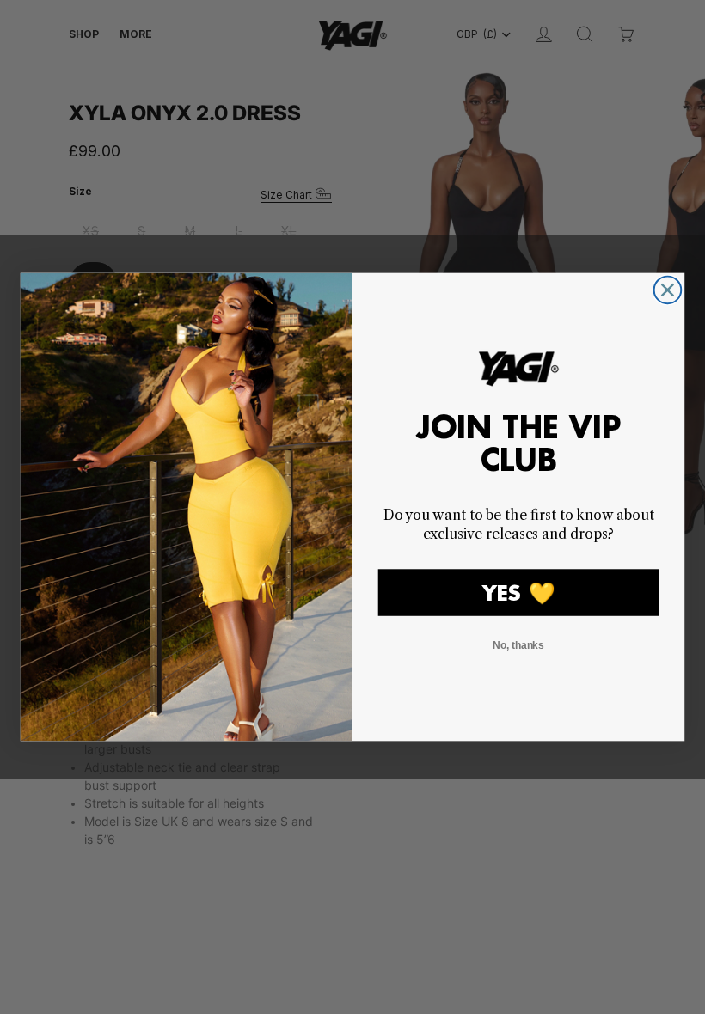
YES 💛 (518, 592)
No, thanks (518, 646)
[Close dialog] (668, 290)
